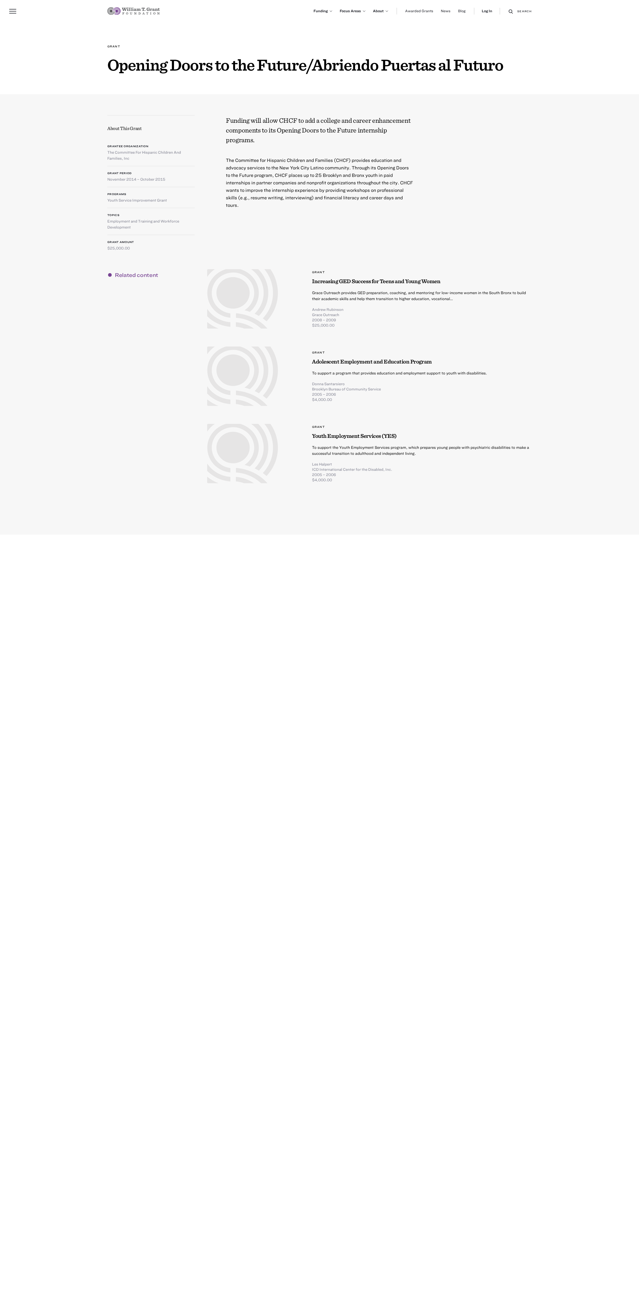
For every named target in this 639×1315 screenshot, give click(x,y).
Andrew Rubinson (327, 309)
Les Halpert (322, 464)
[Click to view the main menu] (12, 11)
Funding (321, 11)
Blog (462, 11)
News (446, 11)
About (378, 11)
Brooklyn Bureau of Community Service (346, 389)
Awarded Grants (419, 11)
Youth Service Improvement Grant (137, 200)
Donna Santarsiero (328, 383)
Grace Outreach (325, 314)
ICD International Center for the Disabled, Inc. (352, 469)
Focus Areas (350, 11)
